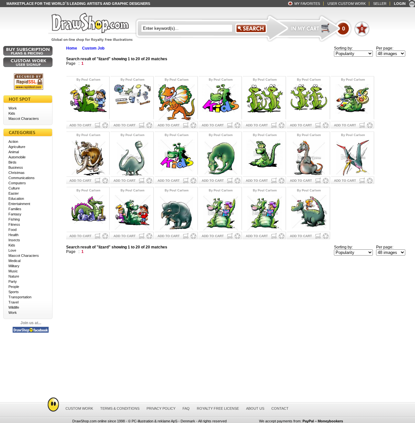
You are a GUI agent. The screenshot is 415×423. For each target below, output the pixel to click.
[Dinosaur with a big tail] (309, 157)
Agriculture (16, 147)
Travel (13, 302)
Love (12, 250)
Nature (13, 276)
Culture (14, 188)
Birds (12, 162)
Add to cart (80, 125)
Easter (13, 193)
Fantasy (14, 214)
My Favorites (307, 4)
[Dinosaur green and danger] (220, 157)
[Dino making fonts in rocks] (88, 212)
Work (12, 108)
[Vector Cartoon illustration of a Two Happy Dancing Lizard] (265, 101)
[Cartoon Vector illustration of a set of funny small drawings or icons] (132, 101)
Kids (11, 113)
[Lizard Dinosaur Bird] (353, 157)
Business (15, 167)
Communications (21, 178)
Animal (13, 152)
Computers (17, 183)
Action (13, 141)
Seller (379, 4)
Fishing (14, 219)
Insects (14, 240)
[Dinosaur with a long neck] (132, 157)
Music (13, 271)
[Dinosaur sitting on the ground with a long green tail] (265, 157)
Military (13, 266)
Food (12, 230)
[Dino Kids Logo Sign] (176, 157)
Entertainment (19, 204)
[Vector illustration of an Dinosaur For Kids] (220, 101)
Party (12, 281)
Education (16, 198)
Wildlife (13, 307)
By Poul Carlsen (89, 79)
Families (14, 209)
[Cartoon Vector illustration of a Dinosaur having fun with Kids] (88, 101)
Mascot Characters (23, 118)
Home (71, 48)
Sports (13, 292)
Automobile (17, 157)
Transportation (19, 297)
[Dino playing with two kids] (132, 212)
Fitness (14, 224)
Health (13, 235)
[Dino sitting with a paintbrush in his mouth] (353, 101)
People (13, 287)
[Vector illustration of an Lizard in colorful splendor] (176, 101)
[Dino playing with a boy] (265, 212)
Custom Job (93, 48)
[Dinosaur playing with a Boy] (220, 212)
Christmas (16, 173)
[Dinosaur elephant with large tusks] (88, 157)
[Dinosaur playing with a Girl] (309, 212)
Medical (14, 261)
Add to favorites (105, 125)
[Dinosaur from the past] (176, 212)
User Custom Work (346, 4)
